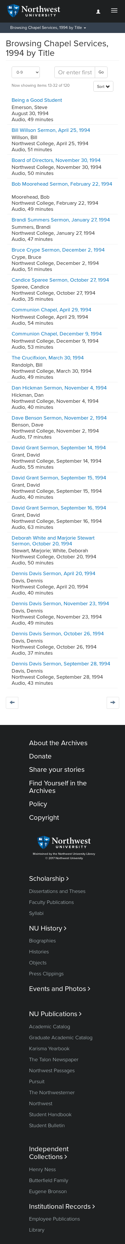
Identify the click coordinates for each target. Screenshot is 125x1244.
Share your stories (57, 769)
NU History (48, 928)
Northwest (40, 1103)
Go (101, 72)
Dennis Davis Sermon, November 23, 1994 (60, 603)
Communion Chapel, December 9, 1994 (57, 334)
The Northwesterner (52, 1092)
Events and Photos (59, 989)
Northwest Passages (52, 1070)
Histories (39, 951)
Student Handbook (50, 1114)
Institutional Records (62, 1206)
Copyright (44, 817)
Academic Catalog (49, 1026)
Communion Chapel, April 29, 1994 (51, 310)
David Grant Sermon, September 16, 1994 (59, 508)
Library (36, 1230)
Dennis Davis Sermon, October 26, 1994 (58, 633)
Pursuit (36, 1081)
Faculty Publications (51, 902)
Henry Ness (42, 1169)
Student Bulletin (47, 1125)
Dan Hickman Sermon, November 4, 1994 (59, 388)
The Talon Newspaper (53, 1059)
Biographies (42, 940)
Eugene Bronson (48, 1191)
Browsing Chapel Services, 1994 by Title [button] (46, 27)
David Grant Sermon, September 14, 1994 (59, 447)
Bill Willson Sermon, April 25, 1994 (51, 130)
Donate (40, 756)
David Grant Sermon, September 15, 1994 (59, 478)
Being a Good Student (37, 100)
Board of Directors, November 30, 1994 (56, 160)
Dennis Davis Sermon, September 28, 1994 (61, 663)
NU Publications (55, 1014)
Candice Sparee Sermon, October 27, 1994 (60, 280)
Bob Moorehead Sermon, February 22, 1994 (62, 184)
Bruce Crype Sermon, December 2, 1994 (58, 250)
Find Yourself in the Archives (58, 787)
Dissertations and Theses (57, 891)
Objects (38, 962)
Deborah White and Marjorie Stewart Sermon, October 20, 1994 (53, 541)
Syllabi (36, 913)
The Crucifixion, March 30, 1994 (48, 358)
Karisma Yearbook (49, 1048)
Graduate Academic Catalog (60, 1037)
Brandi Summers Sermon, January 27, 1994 (61, 220)
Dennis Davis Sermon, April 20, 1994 (53, 573)
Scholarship (49, 878)
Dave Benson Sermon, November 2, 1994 (59, 418)
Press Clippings (46, 973)
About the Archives (58, 743)
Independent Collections (49, 1153)
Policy (38, 804)
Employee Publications (54, 1219)
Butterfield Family (48, 1180)
